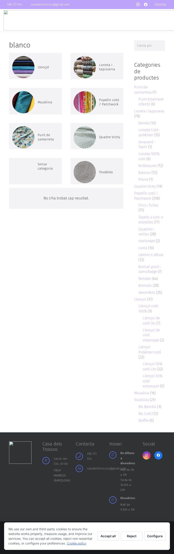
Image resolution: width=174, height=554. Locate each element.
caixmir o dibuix (150, 255)
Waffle (143, 420)
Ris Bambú (147, 407)
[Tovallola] (96, 171)
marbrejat (146, 241)
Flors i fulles (148, 205)
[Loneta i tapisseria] (96, 66)
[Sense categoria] (35, 171)
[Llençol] (35, 66)
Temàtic (144, 279)
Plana (143, 179)
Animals (145, 285)
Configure (155, 536)
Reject (131, 536)
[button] (162, 4)
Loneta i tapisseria (149, 111)
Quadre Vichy (145, 186)
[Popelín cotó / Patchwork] (96, 101)
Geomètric (146, 292)
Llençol (140, 299)
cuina (142, 248)
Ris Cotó (145, 414)
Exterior (144, 172)
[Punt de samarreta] (35, 136)
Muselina (141, 393)
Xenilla (144, 123)
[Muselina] (35, 101)
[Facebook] (145, 4)
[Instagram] (137, 4)
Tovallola (141, 400)
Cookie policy (76, 543)
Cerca (160, 46)
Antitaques (147, 165)
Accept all (108, 536)
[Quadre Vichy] (96, 136)
